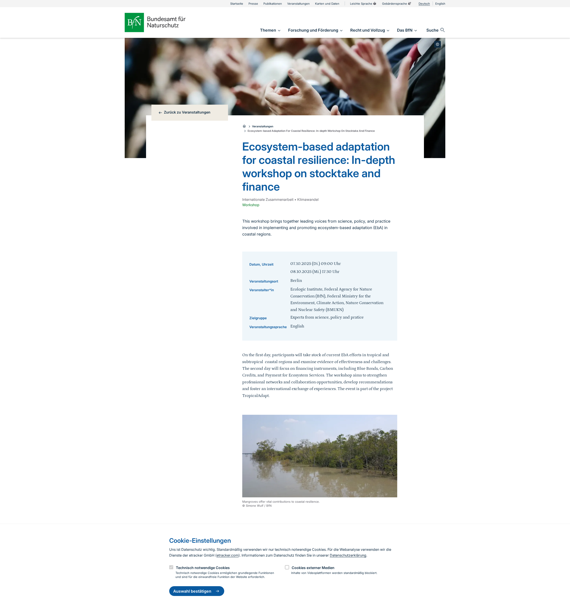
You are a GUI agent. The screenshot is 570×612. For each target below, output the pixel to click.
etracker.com (227, 555)
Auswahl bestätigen (192, 591)
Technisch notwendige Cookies (203, 567)
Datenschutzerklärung (348, 555)
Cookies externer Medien (313, 567)
